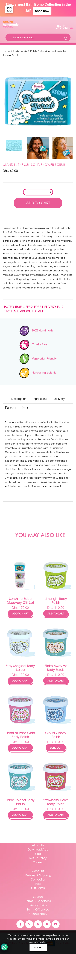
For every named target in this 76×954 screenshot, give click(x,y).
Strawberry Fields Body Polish (55, 802)
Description (18, 398)
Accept (38, 947)
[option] (38, 100)
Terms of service (38, 909)
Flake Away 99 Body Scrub (56, 668)
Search (38, 896)
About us (38, 845)
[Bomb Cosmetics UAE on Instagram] (38, 924)
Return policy (38, 858)
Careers (38, 862)
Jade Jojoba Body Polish (20, 802)
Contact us (38, 879)
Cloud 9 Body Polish (55, 735)
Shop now (42, 11)
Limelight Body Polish (56, 600)
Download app (38, 849)
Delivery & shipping (38, 875)
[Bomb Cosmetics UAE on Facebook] (20, 924)
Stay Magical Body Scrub (20, 668)
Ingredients (40, 398)
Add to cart (20, 613)
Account (38, 871)
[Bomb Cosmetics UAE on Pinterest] (29, 924)
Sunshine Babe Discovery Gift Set (20, 600)
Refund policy (38, 913)
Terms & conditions (38, 901)
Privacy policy (38, 905)
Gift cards (38, 888)
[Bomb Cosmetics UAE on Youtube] (56, 924)
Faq (38, 883)
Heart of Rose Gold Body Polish (20, 735)
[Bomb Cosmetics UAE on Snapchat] (47, 924)
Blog (38, 853)
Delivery (59, 398)
